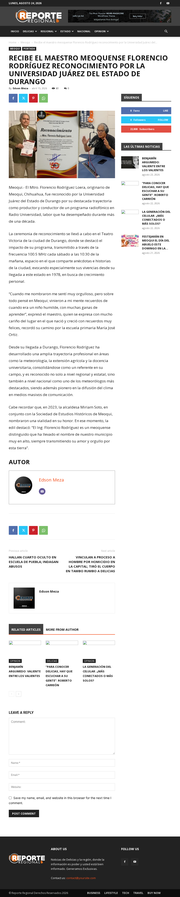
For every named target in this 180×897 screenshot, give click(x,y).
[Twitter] (23, 98)
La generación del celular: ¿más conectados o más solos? (156, 218)
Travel (138, 893)
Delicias (28, 31)
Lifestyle (111, 893)
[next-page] (18, 694)
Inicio (15, 31)
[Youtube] (168, 3)
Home (12, 42)
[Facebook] (160, 3)
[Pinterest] (33, 98)
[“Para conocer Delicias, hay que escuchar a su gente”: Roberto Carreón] (62, 652)
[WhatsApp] (43, 98)
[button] (166, 31)
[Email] (42, 491)
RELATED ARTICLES (26, 629)
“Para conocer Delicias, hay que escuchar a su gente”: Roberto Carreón (59, 676)
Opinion (100, 31)
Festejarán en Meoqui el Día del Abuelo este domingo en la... (155, 242)
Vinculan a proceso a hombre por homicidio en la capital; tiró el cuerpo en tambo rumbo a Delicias (90, 564)
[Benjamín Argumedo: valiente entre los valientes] (25, 652)
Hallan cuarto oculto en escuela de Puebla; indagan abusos (33, 561)
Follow (163, 119)
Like (165, 110)
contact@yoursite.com (81, 878)
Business (93, 893)
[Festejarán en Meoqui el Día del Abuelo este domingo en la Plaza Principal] (130, 240)
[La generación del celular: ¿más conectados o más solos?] (99, 652)
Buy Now (154, 893)
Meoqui (25, 42)
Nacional (83, 31)
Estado (65, 31)
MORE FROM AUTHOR (62, 629)
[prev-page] (11, 694)
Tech (125, 893)
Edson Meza (20, 88)
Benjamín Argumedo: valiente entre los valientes (25, 671)
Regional (47, 31)
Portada (29, 48)
